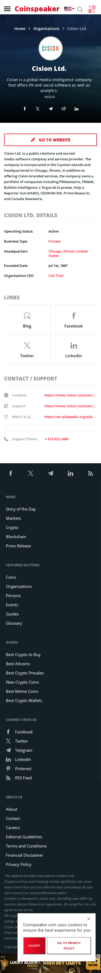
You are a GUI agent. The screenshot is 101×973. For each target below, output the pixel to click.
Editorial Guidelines (24, 836)
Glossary (14, 623)
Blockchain (16, 536)
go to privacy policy (69, 945)
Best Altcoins (18, 663)
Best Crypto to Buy (23, 654)
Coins (11, 577)
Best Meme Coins (22, 691)
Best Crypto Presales (25, 673)
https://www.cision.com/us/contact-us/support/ (70, 405)
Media (49, 97)
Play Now (93, 963)
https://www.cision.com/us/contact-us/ (70, 395)
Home (19, 28)
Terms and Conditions (26, 846)
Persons (13, 595)
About (11, 809)
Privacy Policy (19, 864)
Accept (34, 946)
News (11, 497)
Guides (12, 614)
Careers (13, 827)
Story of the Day (21, 509)
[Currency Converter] (91, 9)
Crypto (12, 527)
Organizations (46, 28)
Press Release (18, 545)
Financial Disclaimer (24, 855)
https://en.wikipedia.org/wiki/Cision (70, 416)
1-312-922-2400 (56, 438)
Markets (13, 518)
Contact (13, 818)
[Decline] (88, 919)
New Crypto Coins (22, 682)
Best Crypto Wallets (24, 700)
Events (12, 604)
